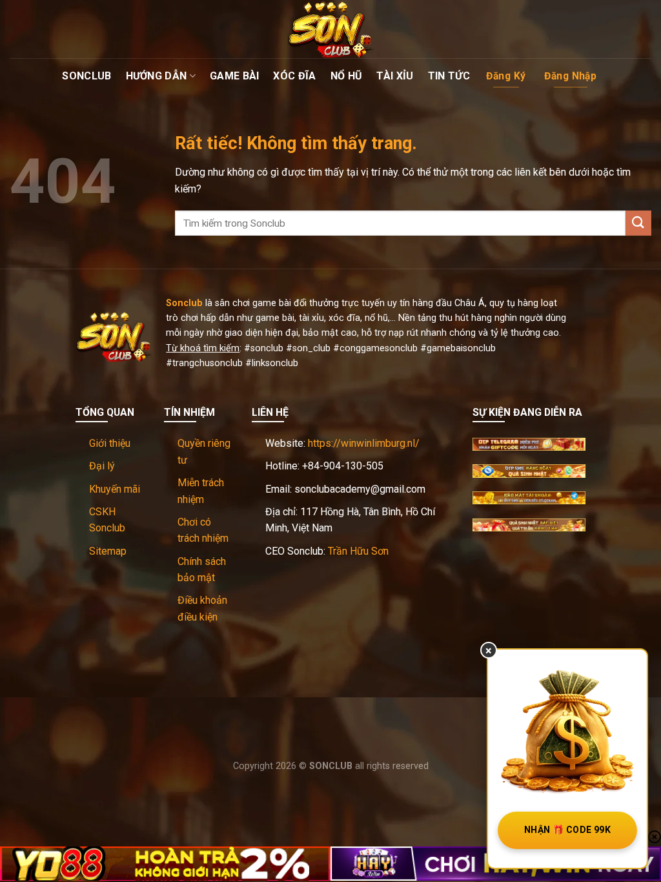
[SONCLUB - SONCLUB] (330, 29)
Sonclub (86, 76)
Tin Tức (449, 76)
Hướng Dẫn (156, 76)
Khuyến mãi (114, 489)
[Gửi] (638, 223)
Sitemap (108, 551)
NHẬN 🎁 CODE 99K (567, 830)
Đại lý (102, 466)
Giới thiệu (109, 443)
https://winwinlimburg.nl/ (364, 443)
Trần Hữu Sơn (358, 551)
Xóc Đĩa (294, 76)
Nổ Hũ (346, 76)
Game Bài (234, 76)
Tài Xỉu (394, 76)
